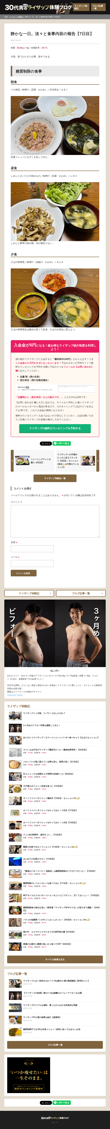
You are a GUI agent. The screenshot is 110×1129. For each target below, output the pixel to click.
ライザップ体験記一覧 (55, 478)
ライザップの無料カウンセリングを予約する (55, 428)
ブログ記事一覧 (97, 7)
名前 (14, 542)
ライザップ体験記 (80, 7)
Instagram (11, 694)
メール (15, 556)
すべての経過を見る (55, 959)
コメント (16, 501)
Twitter (20, 694)
